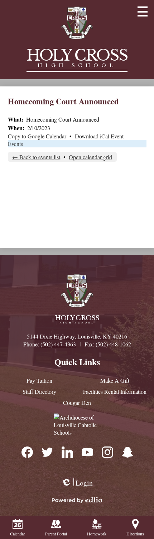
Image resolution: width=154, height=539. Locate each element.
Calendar (17, 533)
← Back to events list (36, 157)
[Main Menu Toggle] (142, 11)
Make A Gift (114, 380)
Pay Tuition (39, 380)
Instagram (107, 451)
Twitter (47, 451)
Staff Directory (39, 391)
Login (77, 482)
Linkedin (67, 451)
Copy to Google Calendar (37, 136)
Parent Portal (56, 533)
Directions (135, 533)
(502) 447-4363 (58, 344)
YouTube (87, 451)
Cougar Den (77, 402)
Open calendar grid (90, 157)
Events (15, 143)
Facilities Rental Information (114, 391)
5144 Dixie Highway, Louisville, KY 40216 (77, 336)
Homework (96, 533)
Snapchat (127, 451)
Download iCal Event (99, 136)
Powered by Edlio (77, 499)
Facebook (26, 451)
